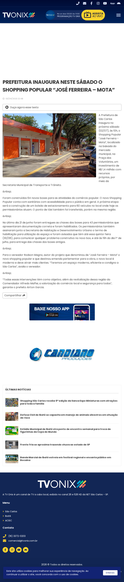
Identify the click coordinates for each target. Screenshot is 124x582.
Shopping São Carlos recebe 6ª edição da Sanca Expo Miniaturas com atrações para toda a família (68, 402)
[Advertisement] (62, 47)
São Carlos (11, 511)
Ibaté (8, 516)
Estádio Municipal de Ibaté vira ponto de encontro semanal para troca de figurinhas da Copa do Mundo (65, 430)
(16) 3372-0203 (17, 536)
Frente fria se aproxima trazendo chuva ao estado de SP (55, 444)
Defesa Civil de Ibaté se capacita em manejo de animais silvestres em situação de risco (69, 416)
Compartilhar (13, 295)
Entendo (110, 572)
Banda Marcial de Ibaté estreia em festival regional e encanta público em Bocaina (65, 459)
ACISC (8, 520)
